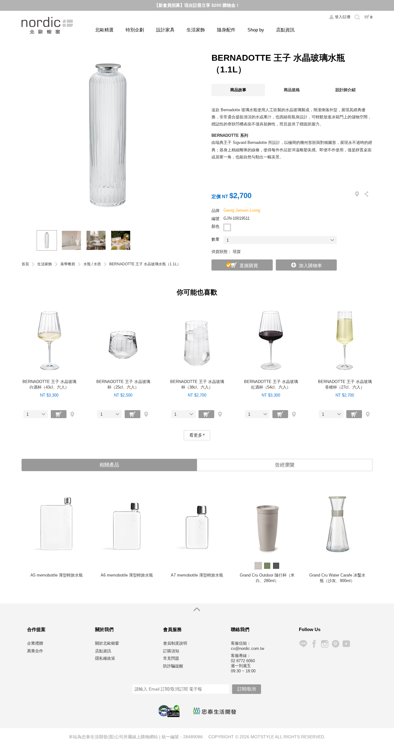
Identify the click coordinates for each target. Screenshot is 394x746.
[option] (108, 135)
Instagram (324, 644)
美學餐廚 (67, 264)
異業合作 (35, 651)
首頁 (25, 264)
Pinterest (335, 644)
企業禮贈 (35, 643)
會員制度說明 (175, 643)
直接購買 (248, 265)
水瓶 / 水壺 (92, 264)
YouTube (346, 644)
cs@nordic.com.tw (247, 648)
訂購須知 (171, 651)
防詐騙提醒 (173, 666)
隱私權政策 (105, 658)
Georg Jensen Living (241, 210)
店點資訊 (285, 29)
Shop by (255, 29)
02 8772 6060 (243, 660)
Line (303, 644)
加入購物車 (310, 265)
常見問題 (171, 658)
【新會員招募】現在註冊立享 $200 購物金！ (197, 5)
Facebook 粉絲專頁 (314, 644)
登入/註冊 (343, 17)
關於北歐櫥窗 (107, 643)
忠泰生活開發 (214, 710)
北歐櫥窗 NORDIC (48, 25)
